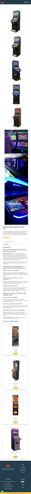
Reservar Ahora (6, 237)
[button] (2, 491)
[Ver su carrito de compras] (24, 2)
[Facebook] (21, 481)
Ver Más (15, 353)
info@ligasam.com (8, 484)
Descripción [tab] (6, 244)
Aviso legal (22, 466)
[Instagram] (23, 481)
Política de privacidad (23, 470)
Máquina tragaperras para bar (10, 241)
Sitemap (23, 487)
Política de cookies (23, 468)
